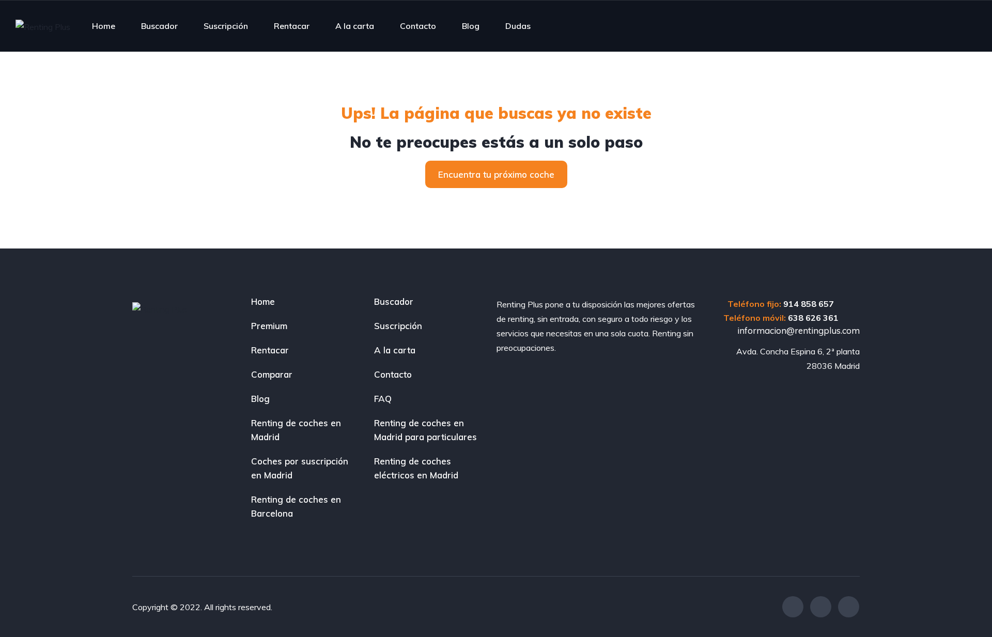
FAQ (383, 398)
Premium (269, 325)
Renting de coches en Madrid (296, 429)
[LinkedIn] (848, 606)
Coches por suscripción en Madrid (299, 468)
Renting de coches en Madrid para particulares (425, 429)
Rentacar (291, 26)
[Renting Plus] (43, 26)
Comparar (271, 374)
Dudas (518, 26)
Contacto (418, 26)
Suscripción (226, 26)
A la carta (354, 26)
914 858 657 (808, 304)
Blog (470, 26)
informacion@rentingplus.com (797, 330)
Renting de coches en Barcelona (296, 506)
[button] (496, 174)
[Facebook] (792, 606)
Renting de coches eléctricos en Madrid (416, 468)
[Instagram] (820, 606)
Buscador (159, 26)
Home (103, 26)
